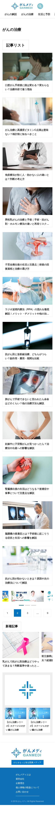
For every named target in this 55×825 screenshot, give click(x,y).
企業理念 (20, 783)
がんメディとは (23, 774)
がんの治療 (27, 14)
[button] (21, 605)
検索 (40, 6)
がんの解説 (11, 14)
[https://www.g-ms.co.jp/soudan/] (17, 596)
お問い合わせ (22, 791)
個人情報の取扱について (27, 787)
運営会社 (20, 778)
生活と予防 (44, 14)
